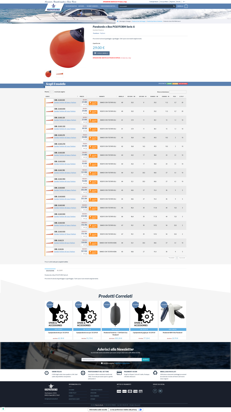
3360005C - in (165, 96)
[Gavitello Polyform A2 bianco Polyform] (49, 137)
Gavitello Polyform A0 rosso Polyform (65, 111)
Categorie (81, 6)
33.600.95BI (59, 223)
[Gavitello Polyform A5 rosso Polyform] (49, 199)
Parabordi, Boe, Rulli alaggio (139, 21)
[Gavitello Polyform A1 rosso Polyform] (49, 129)
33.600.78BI (59, 170)
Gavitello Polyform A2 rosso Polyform (65, 146)
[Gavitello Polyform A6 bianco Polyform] (49, 208)
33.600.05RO (59, 109)
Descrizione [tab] (50, 271)
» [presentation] (184, 318)
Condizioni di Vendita (96, 390)
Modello (121, 96)
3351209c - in (142, 96)
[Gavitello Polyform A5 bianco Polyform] (49, 190)
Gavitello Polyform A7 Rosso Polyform (65, 234)
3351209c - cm (131, 96)
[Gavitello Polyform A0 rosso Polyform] (49, 111)
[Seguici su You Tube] (160, 391)
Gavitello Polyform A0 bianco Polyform (65, 102)
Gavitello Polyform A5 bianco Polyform (65, 190)
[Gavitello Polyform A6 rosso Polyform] (49, 216)
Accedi (178, 2)
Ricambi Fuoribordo (92, 6)
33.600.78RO (59, 179)
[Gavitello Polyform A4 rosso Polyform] (49, 181)
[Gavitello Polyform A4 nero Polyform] (49, 243)
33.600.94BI (59, 205)
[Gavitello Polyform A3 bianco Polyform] (49, 155)
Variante (101, 96)
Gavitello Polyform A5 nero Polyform (64, 252)
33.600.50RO (59, 161)
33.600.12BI (59, 117)
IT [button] (183, 2)
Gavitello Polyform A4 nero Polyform (64, 243)
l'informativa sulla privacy (122, 363)
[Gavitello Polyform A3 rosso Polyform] (49, 164)
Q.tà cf (181, 96)
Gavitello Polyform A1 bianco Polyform (65, 120)
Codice (47, 96)
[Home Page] (117, 21)
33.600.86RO (59, 196)
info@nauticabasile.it (51, 399)
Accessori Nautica (71, 6)
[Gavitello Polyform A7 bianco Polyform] (49, 225)
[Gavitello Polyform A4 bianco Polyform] (49, 172)
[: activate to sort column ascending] (93, 96)
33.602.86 (59, 249)
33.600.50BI (59, 152)
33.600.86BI (59, 188)
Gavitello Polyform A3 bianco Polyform (65, 155)
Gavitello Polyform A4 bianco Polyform (65, 173)
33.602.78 (59, 240)
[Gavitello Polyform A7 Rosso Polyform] (49, 234)
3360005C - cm (154, 96)
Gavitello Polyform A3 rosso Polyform (65, 164)
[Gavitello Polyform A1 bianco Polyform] (49, 120)
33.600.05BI (59, 100)
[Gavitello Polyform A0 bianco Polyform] (49, 102)
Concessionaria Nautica (108, 6)
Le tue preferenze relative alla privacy (123, 410)
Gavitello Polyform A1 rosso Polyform (65, 129)
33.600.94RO (59, 214)
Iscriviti (145, 359)
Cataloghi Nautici (153, 2)
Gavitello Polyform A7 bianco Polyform (65, 225)
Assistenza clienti (74, 399)
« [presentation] (46, 318)
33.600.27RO (59, 144)
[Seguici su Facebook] (155, 391)
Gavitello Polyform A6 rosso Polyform (65, 216)
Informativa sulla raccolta (98, 410)
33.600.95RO (59, 231)
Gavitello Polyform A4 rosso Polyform (65, 181)
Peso (174, 96)
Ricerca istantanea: (163, 92)
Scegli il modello (102, 53)
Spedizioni (93, 393)
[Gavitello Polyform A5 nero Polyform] (49, 251)
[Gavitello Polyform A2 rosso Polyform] (49, 146)
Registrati (172, 2)
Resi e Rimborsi (95, 396)
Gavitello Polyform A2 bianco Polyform (65, 137)
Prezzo (82, 96)
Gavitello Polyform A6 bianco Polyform (65, 208)
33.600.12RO (59, 126)
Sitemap (93, 399)
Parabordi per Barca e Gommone (154, 21)
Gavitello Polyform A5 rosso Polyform (65, 199)
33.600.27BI (59, 135)
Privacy (71, 396)
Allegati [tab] (60, 270)
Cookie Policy (72, 393)
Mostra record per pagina (55, 92)
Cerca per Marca (164, 2)
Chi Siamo (71, 390)
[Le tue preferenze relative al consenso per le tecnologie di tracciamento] (3, 409)
